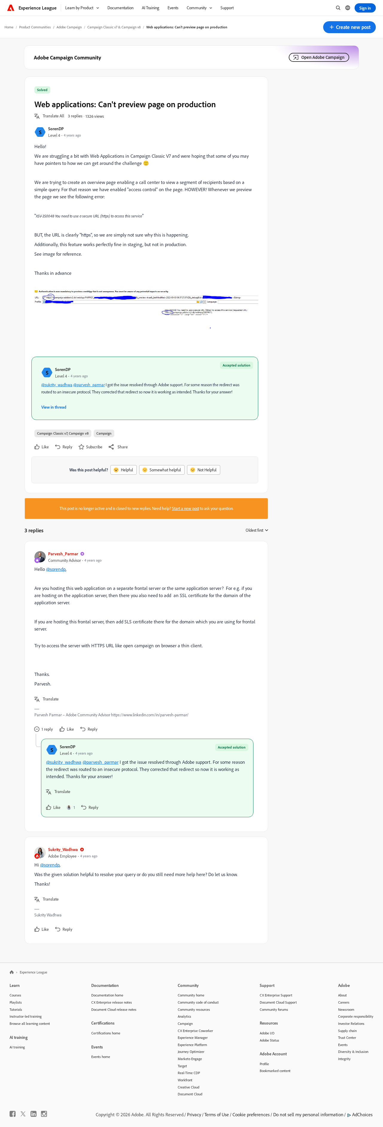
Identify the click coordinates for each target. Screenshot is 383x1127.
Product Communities (35, 27)
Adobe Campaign (69, 27)
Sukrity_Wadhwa (63, 849)
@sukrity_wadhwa (56, 384)
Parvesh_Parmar (63, 553)
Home (8, 27)
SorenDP (56, 128)
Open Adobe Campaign (322, 57)
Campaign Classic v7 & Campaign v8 (114, 27)
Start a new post (185, 508)
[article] (144, 642)
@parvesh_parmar (89, 384)
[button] (349, 27)
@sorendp (56, 569)
